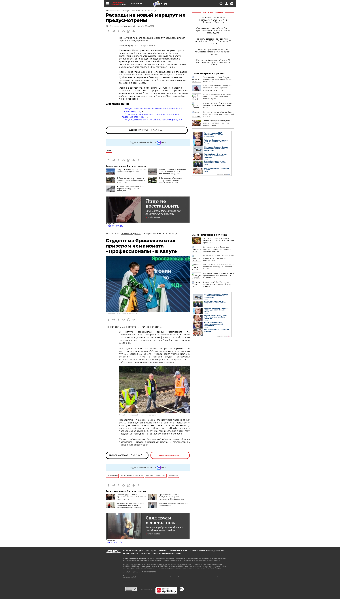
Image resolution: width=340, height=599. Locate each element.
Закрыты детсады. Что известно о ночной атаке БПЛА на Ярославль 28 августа (213, 41)
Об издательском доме (133, 551)
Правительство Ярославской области (121, 313)
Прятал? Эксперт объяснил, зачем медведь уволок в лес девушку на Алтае (217, 105)
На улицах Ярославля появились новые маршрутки (153, 119)
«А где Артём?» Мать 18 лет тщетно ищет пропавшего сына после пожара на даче (217, 96)
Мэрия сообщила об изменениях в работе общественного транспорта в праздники (172, 172)
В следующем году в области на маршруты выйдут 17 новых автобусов (130, 189)
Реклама (163, 551)
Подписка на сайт (130, 553)
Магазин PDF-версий (178, 551)
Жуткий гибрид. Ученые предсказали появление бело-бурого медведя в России (218, 267)
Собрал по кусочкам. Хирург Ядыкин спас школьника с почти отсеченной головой (218, 114)
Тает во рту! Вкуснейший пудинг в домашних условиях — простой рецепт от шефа (217, 123)
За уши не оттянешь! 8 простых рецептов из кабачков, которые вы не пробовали (218, 240)
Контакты (145, 553)
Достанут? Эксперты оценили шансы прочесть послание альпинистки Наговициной (218, 275)
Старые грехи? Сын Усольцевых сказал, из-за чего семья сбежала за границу (218, 284)
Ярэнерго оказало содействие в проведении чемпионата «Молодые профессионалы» (130, 505)
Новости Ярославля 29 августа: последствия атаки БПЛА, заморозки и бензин (213, 51)
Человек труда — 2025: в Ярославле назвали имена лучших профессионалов (131, 497)
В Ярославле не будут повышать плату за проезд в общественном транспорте (131, 180)
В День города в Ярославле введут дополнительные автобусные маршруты (170, 180)
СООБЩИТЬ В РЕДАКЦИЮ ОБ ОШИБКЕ (167, 553)
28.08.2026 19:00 (112, 234)
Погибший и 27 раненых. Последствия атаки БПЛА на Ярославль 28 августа (213, 20)
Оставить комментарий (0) (170, 455)
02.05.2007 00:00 (113, 11)
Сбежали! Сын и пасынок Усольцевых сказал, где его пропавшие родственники (218, 258)
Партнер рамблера (146, 589)
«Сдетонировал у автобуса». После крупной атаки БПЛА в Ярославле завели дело (213, 30)
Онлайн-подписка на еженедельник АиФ (207, 551)
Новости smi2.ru (114, 226)
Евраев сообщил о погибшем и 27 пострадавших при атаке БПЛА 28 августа (213, 62)
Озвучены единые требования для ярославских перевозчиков (131, 171)
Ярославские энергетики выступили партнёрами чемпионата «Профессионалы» (172, 497)
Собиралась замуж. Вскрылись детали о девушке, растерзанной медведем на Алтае (217, 249)
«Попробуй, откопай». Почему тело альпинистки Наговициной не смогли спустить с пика (218, 88)
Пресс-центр (151, 551)
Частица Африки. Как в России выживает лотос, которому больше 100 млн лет (217, 79)
